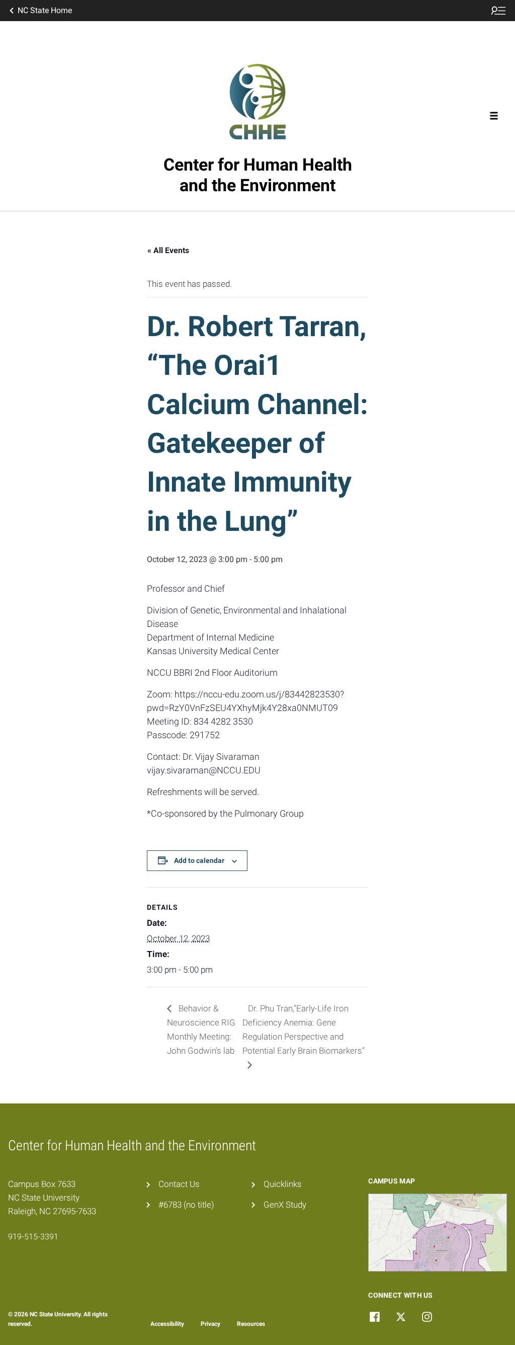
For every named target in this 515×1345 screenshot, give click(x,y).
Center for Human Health (257, 174)
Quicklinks (283, 1184)
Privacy (210, 1323)
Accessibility (167, 1323)
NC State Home (45, 10)
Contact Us (179, 1184)
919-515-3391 (33, 1236)
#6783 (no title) (186, 1205)
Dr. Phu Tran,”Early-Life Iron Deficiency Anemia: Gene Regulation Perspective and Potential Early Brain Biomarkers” (303, 1029)
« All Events (168, 250)
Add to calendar (199, 860)
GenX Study (285, 1205)
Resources (251, 1323)
